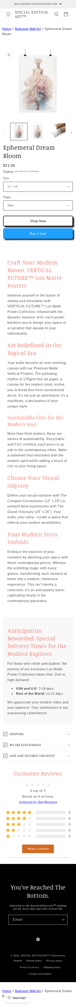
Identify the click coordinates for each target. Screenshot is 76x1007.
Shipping (8, 171)
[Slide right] (71, 132)
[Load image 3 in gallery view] (37, 131)
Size (6, 178)
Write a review (38, 849)
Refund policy (34, 960)
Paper (7, 197)
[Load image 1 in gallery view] (18, 131)
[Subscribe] (62, 920)
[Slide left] (4, 132)
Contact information (40, 974)
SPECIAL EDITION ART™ (36, 955)
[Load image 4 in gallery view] (57, 131)
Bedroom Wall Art (28, 29)
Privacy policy (54, 960)
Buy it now (38, 233)
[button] (8, 14)
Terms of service (29, 967)
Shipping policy (52, 967)
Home (6, 29)
